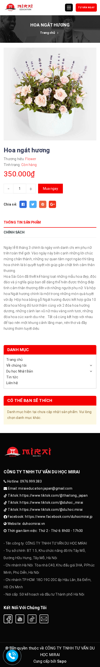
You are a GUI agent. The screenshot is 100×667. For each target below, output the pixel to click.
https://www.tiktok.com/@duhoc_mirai (51, 502)
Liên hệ (12, 383)
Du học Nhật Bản (19, 371)
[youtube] (20, 619)
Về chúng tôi (16, 365)
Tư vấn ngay (86, 7)
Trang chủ (14, 360)
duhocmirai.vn (33, 524)
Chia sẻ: (10, 204)
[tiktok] (32, 619)
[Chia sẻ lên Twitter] (33, 204)
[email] (44, 619)
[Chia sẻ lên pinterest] (42, 204)
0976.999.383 (31, 481)
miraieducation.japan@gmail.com (45, 488)
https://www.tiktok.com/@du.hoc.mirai (51, 509)
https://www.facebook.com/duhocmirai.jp (59, 517)
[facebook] (8, 619)
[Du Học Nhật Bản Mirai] (19, 7)
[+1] (52, 204)
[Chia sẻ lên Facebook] (23, 204)
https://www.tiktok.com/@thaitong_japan (54, 495)
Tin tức (12, 377)
